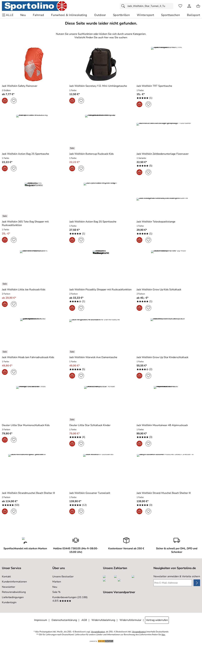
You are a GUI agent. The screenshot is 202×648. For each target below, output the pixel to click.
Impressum (40, 620)
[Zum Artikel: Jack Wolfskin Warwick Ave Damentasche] (101, 335)
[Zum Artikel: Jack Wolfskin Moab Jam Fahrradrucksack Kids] (33, 335)
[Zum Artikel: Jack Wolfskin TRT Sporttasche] (168, 64)
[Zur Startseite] (34, 6)
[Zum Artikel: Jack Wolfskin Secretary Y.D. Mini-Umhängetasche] (101, 64)
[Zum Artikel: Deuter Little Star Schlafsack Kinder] (101, 403)
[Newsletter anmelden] (197, 582)
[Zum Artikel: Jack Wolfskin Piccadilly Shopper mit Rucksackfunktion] (101, 267)
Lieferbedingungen (13, 597)
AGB (84, 620)
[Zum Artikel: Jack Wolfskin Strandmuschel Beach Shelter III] (33, 471)
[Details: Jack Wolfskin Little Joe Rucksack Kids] (5, 284)
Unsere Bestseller (63, 576)
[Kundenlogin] (189, 6)
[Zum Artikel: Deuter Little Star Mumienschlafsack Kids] (33, 403)
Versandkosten (98, 631)
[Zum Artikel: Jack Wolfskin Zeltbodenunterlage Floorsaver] (168, 132)
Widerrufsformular (130, 620)
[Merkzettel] (180, 6)
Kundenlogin (9, 602)
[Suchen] (124, 6)
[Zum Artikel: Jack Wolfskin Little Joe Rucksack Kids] (33, 267)
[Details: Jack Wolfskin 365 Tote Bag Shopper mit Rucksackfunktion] (5, 216)
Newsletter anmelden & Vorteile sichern (176, 576)
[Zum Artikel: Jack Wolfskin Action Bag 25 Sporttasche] (33, 132)
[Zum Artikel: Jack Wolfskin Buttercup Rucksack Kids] (101, 132)
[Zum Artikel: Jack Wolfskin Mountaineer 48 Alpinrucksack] (168, 403)
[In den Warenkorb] (5, 100)
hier (163, 634)
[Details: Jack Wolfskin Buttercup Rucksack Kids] (72, 148)
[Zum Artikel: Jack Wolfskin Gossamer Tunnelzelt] (101, 471)
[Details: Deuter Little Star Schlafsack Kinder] (72, 419)
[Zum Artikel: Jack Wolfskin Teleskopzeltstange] (168, 200)
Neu (54, 587)
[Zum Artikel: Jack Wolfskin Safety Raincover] (33, 64)
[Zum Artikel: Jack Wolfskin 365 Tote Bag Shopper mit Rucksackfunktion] (33, 200)
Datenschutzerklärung (64, 620)
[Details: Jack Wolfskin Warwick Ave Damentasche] (72, 351)
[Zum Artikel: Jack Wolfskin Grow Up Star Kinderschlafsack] (168, 335)
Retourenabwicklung (14, 592)
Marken (56, 581)
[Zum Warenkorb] (198, 6)
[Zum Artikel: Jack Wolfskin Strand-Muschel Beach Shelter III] (168, 471)
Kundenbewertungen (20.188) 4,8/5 (70, 599)
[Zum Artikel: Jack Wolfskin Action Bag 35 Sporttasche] (101, 200)
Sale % (56, 592)
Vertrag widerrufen (157, 620)
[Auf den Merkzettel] (14, 100)
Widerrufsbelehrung (103, 620)
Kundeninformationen (14, 581)
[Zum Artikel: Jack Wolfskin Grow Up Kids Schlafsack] (168, 267)
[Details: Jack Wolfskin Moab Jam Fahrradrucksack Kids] (5, 351)
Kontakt (6, 576)
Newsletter (8, 587)
